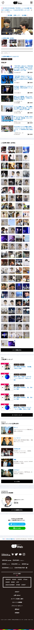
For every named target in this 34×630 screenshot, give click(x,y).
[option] (5, 43)
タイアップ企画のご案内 (17, 598)
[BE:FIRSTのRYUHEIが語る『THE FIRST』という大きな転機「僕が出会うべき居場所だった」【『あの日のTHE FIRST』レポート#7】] (4, 149)
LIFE (17, 582)
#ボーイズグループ (5, 53)
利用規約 (17, 612)
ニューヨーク (17, 438)
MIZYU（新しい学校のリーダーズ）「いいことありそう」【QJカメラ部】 (23, 378)
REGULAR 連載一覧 (10, 539)
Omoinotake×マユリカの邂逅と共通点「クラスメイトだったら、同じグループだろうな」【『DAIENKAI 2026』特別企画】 (23, 129)
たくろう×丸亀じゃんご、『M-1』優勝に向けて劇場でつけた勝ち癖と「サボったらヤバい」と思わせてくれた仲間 (23, 108)
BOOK (13, 582)
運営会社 (17, 609)
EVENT (24, 585)
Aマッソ (16, 427)
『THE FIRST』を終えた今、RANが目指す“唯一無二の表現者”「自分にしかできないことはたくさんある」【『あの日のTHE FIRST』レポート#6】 (23, 68)
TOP (3, 539)
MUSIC (14, 579)
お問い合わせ (17, 595)
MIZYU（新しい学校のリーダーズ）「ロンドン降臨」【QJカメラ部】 (23, 408)
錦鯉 (15, 459)
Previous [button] (2, 501)
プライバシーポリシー (17, 605)
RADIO (8, 582)
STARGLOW (17, 449)
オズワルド (16, 470)
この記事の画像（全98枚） (8, 38)
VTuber (25, 579)
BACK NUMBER (10, 585)
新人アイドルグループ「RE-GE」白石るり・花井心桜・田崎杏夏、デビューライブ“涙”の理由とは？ (23, 118)
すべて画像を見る (17, 350)
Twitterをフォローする (18, 524)
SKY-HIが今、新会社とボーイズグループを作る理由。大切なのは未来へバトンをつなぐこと (23, 88)
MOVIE (20, 579)
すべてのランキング (17, 415)
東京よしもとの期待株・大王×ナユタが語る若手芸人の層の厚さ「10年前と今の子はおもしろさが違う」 (23, 98)
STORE (18, 585)
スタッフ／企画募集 (17, 602)
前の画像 (10, 15)
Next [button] (30, 501)
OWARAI (8, 579)
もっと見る (17, 481)
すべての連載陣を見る (17, 510)
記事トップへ (17, 15)
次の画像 (24, 15)
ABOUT (17, 592)
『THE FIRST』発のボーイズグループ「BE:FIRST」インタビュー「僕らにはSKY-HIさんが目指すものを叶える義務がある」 (23, 78)
